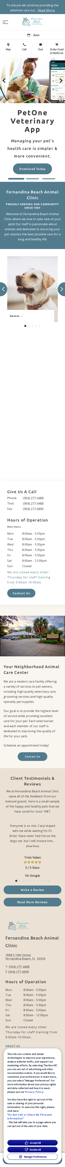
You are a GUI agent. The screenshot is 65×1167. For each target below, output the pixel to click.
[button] (5, 22)
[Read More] (32, 846)
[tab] (15, 527)
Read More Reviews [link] (32, 902)
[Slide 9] (45, 881)
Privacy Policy (34, 1092)
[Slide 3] (48, 178)
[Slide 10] (48, 881)
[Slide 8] (41, 881)
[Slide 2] (32, 179)
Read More (46, 10)
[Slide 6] (34, 881)
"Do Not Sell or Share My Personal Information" (29, 1116)
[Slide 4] (36, 326)
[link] (33, 21)
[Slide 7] (38, 881)
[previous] (4, 80)
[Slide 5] (39, 326)
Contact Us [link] (21, 593)
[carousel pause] (61, 99)
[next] (60, 80)
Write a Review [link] (32, 889)
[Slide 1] (16, 178)
